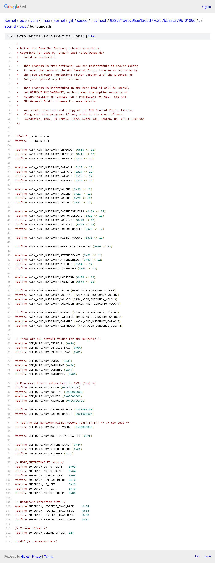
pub (23, 20)
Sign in (206, 7)
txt (197, 556)
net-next (98, 20)
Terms (48, 556)
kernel (10, 20)
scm (34, 20)
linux (45, 20)
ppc (22, 26)
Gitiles (25, 556)
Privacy (37, 556)
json (207, 556)
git (70, 20)
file (90, 36)
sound (10, 26)
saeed (82, 20)
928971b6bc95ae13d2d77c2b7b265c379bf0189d (152, 20)
